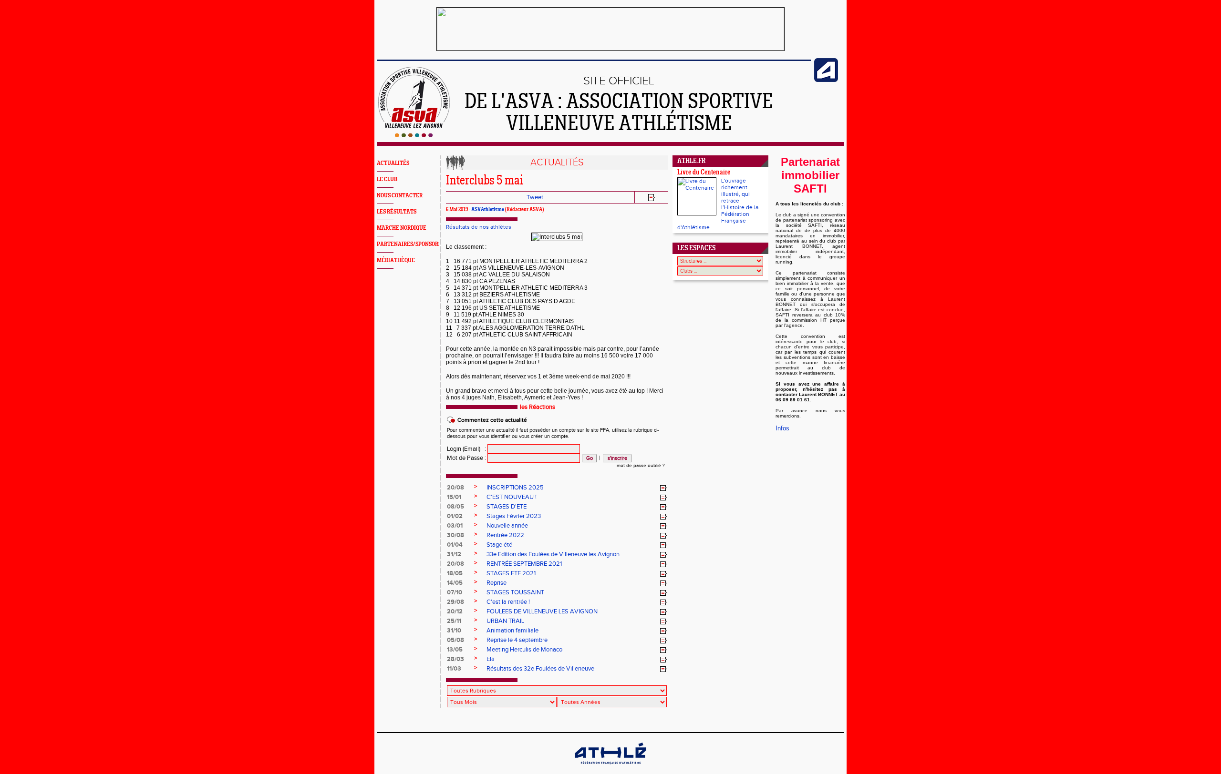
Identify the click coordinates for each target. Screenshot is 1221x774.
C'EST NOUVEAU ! (511, 497)
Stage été (499, 545)
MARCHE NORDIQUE (401, 228)
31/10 (454, 630)
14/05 (455, 583)
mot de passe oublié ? (641, 465)
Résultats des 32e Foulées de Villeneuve (540, 668)
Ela (490, 659)
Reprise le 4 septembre (517, 640)
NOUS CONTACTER (400, 196)
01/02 (455, 516)
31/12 (454, 554)
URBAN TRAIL (505, 621)
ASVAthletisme (487, 210)
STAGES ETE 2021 (511, 573)
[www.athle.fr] (826, 80)
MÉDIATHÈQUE (396, 260)
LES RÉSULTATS (396, 212)
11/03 (454, 668)
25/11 (454, 621)
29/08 (455, 602)
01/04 (455, 545)
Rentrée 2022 (505, 535)
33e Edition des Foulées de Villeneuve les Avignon (553, 554)
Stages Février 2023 (513, 516)
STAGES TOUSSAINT (515, 592)
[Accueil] (414, 135)
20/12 (455, 611)
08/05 (455, 506)
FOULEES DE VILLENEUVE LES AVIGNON (542, 611)
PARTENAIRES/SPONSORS (409, 244)
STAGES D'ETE (506, 506)
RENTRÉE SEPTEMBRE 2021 (524, 564)
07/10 (454, 592)
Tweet (535, 197)
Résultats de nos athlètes (478, 227)
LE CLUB (387, 179)
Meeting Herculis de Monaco (524, 649)
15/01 (454, 497)
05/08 (455, 640)
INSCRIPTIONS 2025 (515, 487)
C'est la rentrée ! (508, 602)
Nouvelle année (507, 526)
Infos (782, 428)
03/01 (455, 526)
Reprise (496, 583)
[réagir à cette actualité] (663, 488)
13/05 (455, 649)
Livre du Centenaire (703, 172)
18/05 (455, 573)
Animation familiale (512, 630)
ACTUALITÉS (393, 163)
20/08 (455, 487)
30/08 (455, 535)
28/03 (455, 659)
